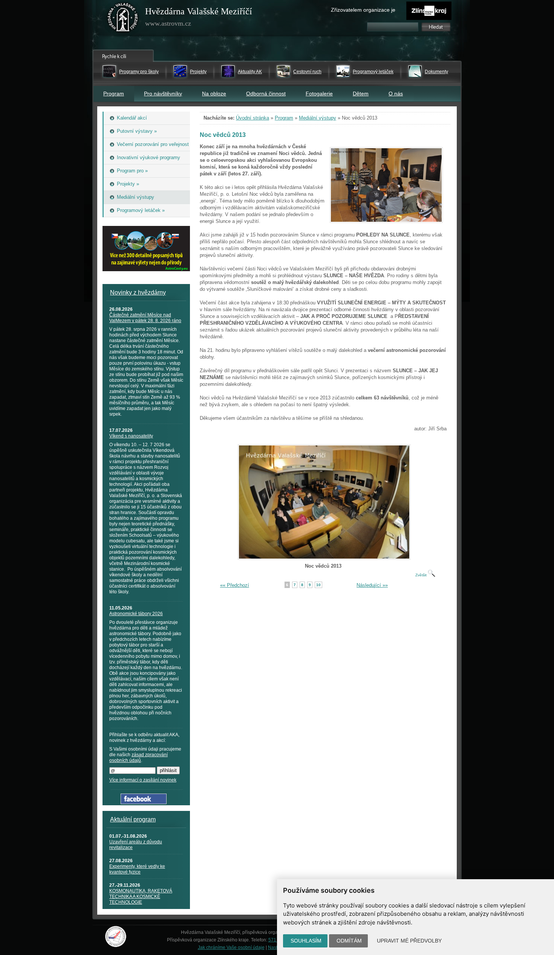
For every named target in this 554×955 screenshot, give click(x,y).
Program (113, 94)
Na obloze (214, 94)
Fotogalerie (319, 94)
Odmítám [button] (349, 941)
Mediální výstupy (317, 118)
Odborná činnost (266, 94)
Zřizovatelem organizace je (363, 10)
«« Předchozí (234, 585)
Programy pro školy (139, 71)
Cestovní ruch (307, 71)
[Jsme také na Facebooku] (144, 802)
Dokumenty (436, 71)
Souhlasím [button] (306, 941)
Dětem (361, 94)
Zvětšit (421, 575)
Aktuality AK (250, 71)
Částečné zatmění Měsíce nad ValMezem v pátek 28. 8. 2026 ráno (145, 317)
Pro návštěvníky (163, 94)
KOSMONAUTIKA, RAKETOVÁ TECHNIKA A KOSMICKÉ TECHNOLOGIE (140, 896)
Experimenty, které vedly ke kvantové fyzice (137, 869)
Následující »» (372, 585)
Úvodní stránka (252, 118)
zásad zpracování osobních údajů (138, 757)
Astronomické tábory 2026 (136, 613)
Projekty (198, 71)
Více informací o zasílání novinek (142, 780)
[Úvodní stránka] (123, 19)
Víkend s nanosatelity (131, 436)
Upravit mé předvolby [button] (409, 941)
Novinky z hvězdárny (138, 292)
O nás (396, 94)
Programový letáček (373, 71)
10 (318, 585)
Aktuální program (133, 819)
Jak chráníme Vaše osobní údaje (231, 947)
